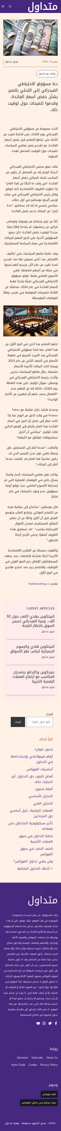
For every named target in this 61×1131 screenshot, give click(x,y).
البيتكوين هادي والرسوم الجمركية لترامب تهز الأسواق (32, 649)
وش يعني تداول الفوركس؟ (33, 861)
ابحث (18, 722)
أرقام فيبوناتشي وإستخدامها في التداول (32, 759)
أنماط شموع (44, 789)
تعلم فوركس (49, 1094)
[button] (10, 6)
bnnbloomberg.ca (39, 583)
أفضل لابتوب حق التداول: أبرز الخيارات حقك (32, 779)
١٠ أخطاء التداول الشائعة (35, 868)
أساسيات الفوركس (40, 769)
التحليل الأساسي (41, 796)
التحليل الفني (43, 803)
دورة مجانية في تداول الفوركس (38, 1102)
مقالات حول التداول (47, 74)
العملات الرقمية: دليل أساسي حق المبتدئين (31, 813)
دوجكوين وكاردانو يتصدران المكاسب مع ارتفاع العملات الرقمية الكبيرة (33, 677)
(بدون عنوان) (44, 749)
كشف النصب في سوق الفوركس (36, 851)
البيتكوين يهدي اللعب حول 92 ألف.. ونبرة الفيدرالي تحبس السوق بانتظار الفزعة (30, 621)
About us (52, 1057)
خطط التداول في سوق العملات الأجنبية (36, 839)
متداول (43, 6)
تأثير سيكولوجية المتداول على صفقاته (30, 826)
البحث (49, 714)
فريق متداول (11, 62)
